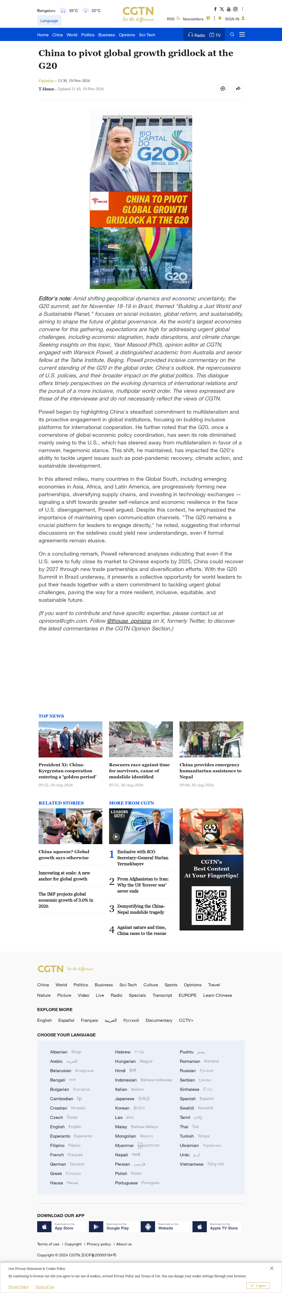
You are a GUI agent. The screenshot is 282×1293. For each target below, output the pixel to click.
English (44, 1020)
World (72, 34)
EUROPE (188, 995)
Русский (131, 1020)
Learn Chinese (217, 995)
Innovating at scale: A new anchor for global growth (64, 875)
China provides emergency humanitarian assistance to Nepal (211, 770)
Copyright (74, 1244)
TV (218, 35)
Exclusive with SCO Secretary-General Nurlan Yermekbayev (142, 857)
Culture (150, 984)
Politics (88, 34)
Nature (44, 995)
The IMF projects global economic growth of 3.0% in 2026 (66, 899)
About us (124, 1244)
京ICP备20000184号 (98, 1255)
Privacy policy (99, 1244)
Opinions (127, 34)
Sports (171, 984)
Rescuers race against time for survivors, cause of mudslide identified (139, 770)
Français (89, 1020)
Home (42, 34)
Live (100, 995)
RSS (171, 19)
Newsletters (193, 19)
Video (83, 995)
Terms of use (49, 1244)
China (57, 34)
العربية (111, 1020)
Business (106, 34)
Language (49, 20)
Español (66, 1020)
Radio (199, 35)
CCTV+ (186, 1020)
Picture (64, 995)
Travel (214, 984)
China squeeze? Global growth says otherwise (64, 854)
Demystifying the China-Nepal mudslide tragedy (141, 909)
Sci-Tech (147, 34)
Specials (137, 995)
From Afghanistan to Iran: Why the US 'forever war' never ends (143, 884)
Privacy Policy (19, 1287)
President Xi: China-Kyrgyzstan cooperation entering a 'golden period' (67, 770)
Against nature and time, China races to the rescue (141, 930)
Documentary (159, 1020)
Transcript (162, 995)
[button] (97, 282)
